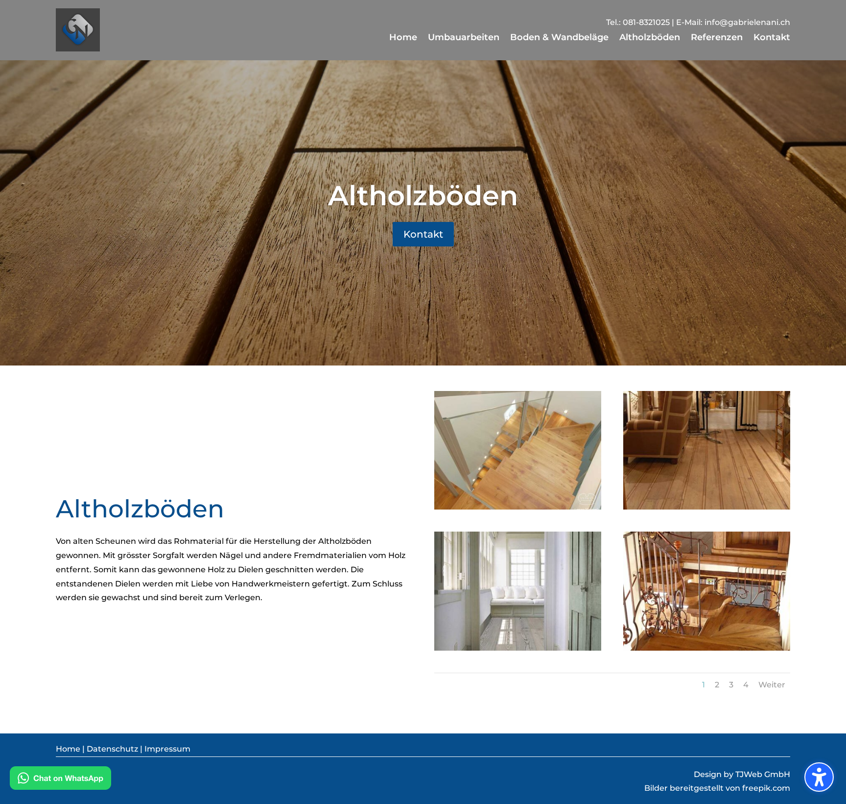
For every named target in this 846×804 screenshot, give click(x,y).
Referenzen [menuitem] (717, 38)
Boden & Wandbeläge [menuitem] (559, 38)
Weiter (771, 684)
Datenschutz (112, 749)
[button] (819, 777)
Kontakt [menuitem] (771, 38)
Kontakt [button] (423, 234)
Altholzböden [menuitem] (649, 38)
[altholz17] (517, 506)
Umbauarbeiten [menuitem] (463, 38)
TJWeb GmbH (761, 774)
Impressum (167, 749)
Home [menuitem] (403, 38)
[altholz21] (706, 647)
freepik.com (766, 788)
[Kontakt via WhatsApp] (60, 780)
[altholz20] (517, 647)
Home (68, 749)
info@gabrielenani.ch (747, 22)
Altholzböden (423, 195)
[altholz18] (706, 506)
